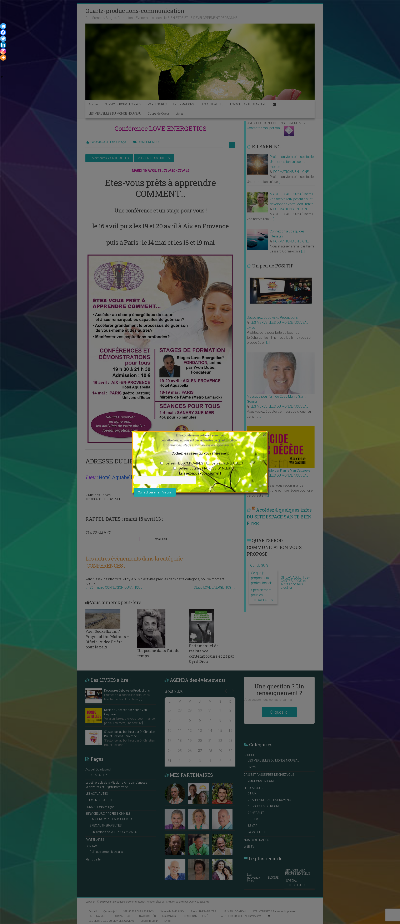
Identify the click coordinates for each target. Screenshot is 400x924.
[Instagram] (3, 51)
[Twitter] (3, 39)
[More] (3, 57)
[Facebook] (3, 32)
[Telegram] (3, 26)
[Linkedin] (3, 45)
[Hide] (1, 77)
